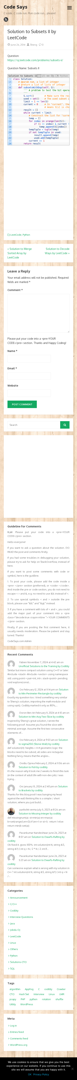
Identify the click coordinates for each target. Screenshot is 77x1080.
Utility (13, 1004)
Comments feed (19, 1038)
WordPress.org (18, 1044)
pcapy (13, 999)
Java (12, 923)
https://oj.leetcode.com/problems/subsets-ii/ (35, 60)
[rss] (6, 19)
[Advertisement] (38, 187)
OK (29, 1074)
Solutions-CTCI (18, 961)
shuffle (59, 999)
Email (12, 368)
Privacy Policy (41, 1074)
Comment (15, 290)
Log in (13, 1025)
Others (14, 949)
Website (12, 385)
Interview (39, 994)
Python (26, 234)
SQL (12, 968)
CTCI (12, 994)
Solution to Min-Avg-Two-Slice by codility (41, 716)
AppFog (29, 989)
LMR (61, 994)
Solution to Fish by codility (33, 767)
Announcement (18, 897)
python (33, 999)
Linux (13, 942)
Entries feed (17, 1031)
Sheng (33, 44)
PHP (23, 999)
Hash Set (24, 994)
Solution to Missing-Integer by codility (40, 813)
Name (12, 351)
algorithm (15, 989)
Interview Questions (21, 916)
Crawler (61, 989)
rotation (46, 999)
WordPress (26, 1004)
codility (48, 989)
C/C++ (13, 904)
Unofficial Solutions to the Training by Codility (44, 666)
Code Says (15, 7)
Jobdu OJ (15, 929)
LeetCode (16, 234)
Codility (14, 910)
